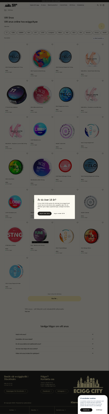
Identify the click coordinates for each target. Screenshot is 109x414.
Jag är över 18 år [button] (45, 213)
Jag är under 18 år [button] (59, 213)
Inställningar (99, 409)
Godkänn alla (86, 410)
